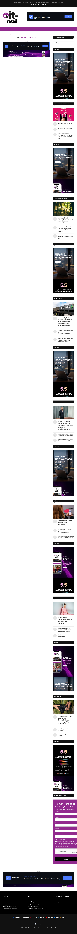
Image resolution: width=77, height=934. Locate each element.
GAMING (64, 29)
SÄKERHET (6, 33)
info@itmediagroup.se (12, 908)
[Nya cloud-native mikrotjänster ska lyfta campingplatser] (63, 209)
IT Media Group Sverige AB (50, 927)
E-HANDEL (57, 29)
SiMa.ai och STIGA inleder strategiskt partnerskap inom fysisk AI (65, 236)
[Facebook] (31, 4)
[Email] (43, 4)
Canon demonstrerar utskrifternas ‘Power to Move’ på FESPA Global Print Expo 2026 (65, 136)
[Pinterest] (35, 4)
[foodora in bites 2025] (63, 114)
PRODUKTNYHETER (38, 29)
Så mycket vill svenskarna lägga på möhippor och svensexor (65, 620)
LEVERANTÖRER (49, 29)
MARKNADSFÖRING (43, 2)
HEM (5, 29)
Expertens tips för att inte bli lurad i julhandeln (65, 522)
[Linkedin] (38, 4)
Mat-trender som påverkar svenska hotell (65, 635)
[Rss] (45, 4)
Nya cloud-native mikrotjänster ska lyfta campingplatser (66, 220)
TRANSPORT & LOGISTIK (25, 29)
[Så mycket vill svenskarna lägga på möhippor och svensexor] (63, 608)
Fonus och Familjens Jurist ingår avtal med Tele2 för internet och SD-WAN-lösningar (65, 229)
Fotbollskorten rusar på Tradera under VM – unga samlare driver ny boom (64, 629)
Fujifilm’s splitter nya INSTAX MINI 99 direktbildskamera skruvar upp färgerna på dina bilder (65, 720)
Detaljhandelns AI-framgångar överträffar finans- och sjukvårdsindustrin (65, 340)
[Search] (73, 38)
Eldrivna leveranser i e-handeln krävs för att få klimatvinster (66, 434)
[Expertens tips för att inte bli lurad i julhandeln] (63, 512)
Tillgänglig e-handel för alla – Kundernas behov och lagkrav (65, 440)
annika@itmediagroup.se (37, 905)
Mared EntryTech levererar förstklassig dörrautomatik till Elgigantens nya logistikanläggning (65, 321)
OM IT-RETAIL (33, 2)
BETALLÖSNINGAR (13, 29)
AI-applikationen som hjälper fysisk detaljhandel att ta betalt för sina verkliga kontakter (65, 333)
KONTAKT (25, 2)
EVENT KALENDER (15, 33)
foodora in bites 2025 (65, 123)
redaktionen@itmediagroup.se (35, 908)
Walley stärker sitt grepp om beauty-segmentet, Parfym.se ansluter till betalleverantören (65, 425)
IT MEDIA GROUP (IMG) (57, 2)
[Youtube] (40, 4)
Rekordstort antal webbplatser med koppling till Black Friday (66, 536)
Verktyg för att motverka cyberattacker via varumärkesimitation (64, 531)
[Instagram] (33, 4)
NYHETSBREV (17, 2)
